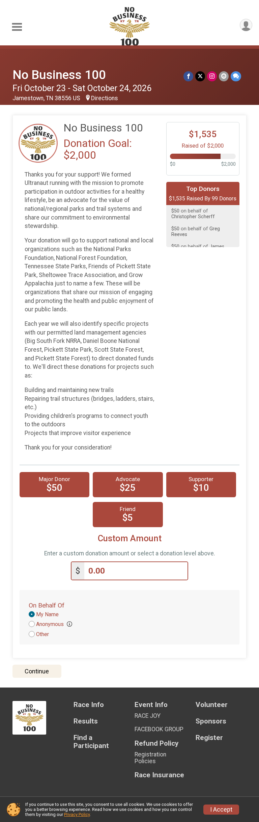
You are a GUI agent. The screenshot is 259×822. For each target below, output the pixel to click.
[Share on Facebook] (188, 76)
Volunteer (212, 705)
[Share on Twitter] (200, 76)
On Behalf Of (46, 605)
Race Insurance (159, 775)
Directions (104, 98)
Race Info (89, 705)
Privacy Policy (77, 814)
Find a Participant (91, 742)
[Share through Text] (236, 76)
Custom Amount (130, 538)
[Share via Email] (224, 76)
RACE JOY (148, 715)
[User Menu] (246, 25)
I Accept (221, 809)
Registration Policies (150, 758)
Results (86, 721)
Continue (37, 671)
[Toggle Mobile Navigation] (17, 27)
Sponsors (211, 721)
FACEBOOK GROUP (159, 729)
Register (209, 738)
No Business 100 (59, 75)
